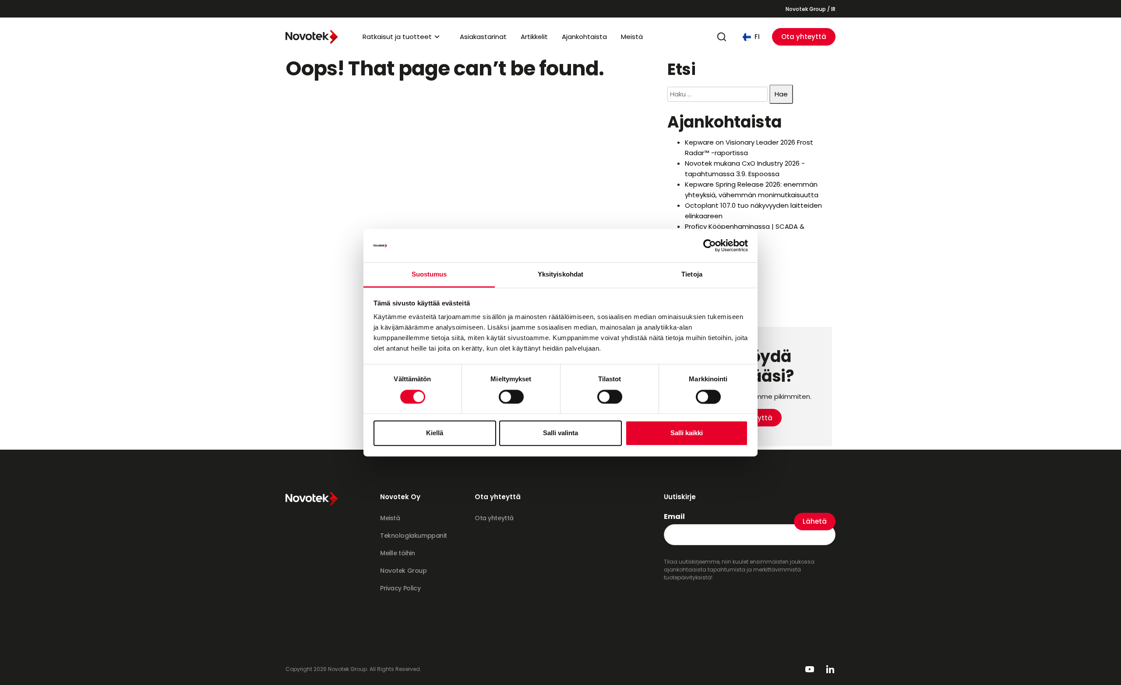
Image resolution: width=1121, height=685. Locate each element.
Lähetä (815, 521)
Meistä (632, 36)
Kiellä (434, 433)
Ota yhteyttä (803, 36)
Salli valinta (560, 433)
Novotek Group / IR (810, 9)
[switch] (511, 397)
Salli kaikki (686, 433)
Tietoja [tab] (691, 274)
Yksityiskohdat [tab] (560, 274)
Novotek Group (403, 570)
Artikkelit (534, 36)
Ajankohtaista (584, 36)
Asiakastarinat (483, 36)
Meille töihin (397, 553)
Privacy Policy (400, 588)
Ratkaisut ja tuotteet (397, 36)
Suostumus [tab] (429, 274)
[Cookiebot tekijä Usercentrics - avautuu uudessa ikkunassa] (709, 245)
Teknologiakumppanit (413, 535)
